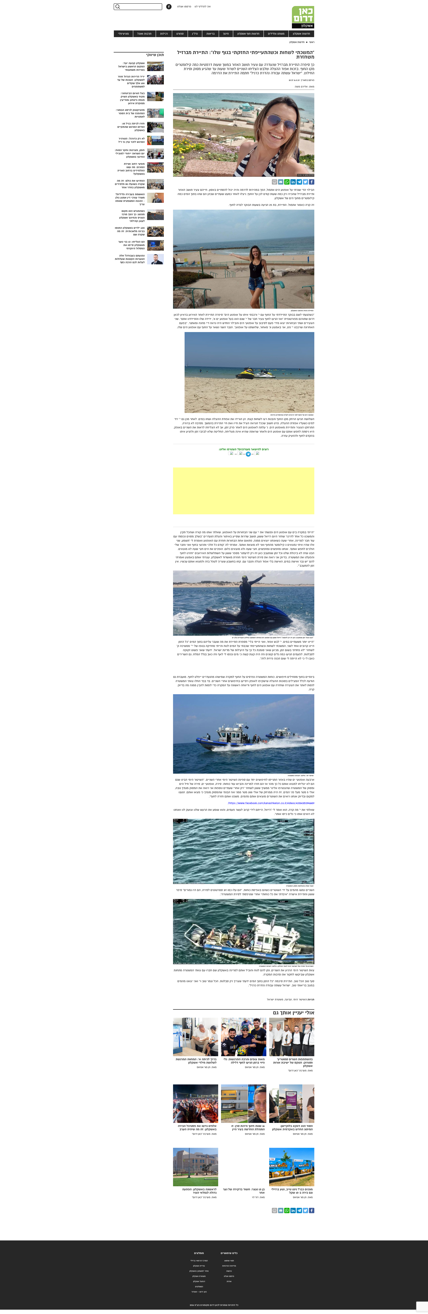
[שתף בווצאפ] (287, 182)
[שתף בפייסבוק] (169, 6)
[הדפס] (274, 182)
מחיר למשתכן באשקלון (198, 1271)
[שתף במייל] (280, 182)
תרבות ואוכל (144, 34)
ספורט (180, 34)
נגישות (229, 1271)
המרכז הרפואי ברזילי (199, 1261)
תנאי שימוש (229, 1261)
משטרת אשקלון (198, 1276)
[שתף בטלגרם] (299, 182)
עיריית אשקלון (199, 1266)
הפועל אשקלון (199, 1281)
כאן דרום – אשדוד (199, 1292)
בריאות (210, 34)
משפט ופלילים (276, 34)
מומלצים (199, 1253)
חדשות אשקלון (301, 34)
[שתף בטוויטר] (305, 182)
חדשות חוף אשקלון (248, 34)
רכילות (164, 34)
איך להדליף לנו (203, 7)
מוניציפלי (123, 34)
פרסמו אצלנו (184, 7)
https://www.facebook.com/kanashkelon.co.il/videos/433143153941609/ (271, 803)
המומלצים (199, 1287)
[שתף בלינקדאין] (293, 182)
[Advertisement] (218, 490)
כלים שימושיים (229, 1253)
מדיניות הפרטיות (229, 1266)
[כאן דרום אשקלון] (297, 14)
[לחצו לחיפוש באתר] (117, 6)
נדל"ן (195, 34)
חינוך (226, 34)
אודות (229, 1281)
